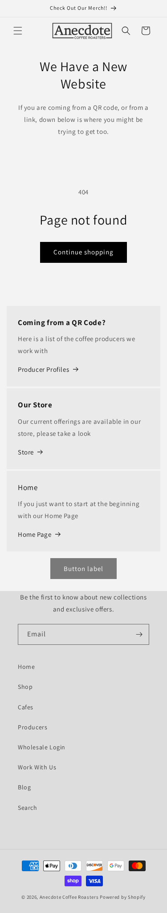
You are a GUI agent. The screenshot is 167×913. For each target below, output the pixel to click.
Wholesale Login (41, 747)
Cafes (25, 707)
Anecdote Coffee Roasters (69, 897)
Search (27, 808)
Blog (24, 787)
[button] (18, 30)
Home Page (34, 534)
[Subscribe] (139, 634)
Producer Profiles (43, 369)
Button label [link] (83, 568)
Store (26, 452)
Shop (25, 687)
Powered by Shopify (123, 897)
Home (26, 667)
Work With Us (37, 767)
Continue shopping (83, 252)
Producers (32, 727)
